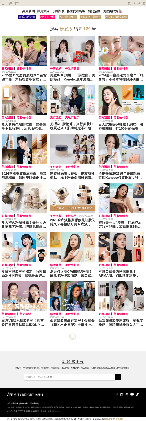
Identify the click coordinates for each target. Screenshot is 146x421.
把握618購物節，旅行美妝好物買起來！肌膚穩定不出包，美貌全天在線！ (72, 126)
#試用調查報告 (67, 16)
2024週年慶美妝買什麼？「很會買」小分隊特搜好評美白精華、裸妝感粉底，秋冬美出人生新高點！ (121, 77)
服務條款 (119, 419)
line (126, 394)
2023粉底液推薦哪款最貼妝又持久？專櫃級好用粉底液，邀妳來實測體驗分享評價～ (72, 222)
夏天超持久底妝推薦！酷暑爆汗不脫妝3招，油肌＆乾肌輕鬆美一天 (24, 126)
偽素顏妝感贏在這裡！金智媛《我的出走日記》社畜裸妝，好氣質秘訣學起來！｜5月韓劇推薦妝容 (72, 323)
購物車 (143, 2)
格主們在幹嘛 (76, 11)
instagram (121, 394)
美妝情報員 (24, 68)
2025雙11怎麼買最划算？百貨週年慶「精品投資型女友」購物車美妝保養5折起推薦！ (24, 77)
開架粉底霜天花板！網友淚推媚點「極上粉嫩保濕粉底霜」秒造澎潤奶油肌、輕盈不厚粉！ (72, 176)
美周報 (14, 3)
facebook (116, 394)
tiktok (137, 394)
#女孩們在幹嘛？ (91, 16)
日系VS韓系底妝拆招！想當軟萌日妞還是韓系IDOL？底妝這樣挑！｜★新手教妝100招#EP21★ (23, 323)
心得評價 (58, 11)
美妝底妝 (55, 215)
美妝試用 (71, 215)
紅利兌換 (24, 403)
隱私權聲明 (13, 403)
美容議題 (7, 68)
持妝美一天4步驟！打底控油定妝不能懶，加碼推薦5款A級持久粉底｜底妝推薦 (120, 225)
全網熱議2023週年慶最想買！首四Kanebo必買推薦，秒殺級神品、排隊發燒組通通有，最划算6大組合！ (121, 176)
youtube (132, 394)
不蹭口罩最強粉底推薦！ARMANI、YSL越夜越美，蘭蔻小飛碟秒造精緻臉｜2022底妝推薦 (121, 274)
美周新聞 (28, 11)
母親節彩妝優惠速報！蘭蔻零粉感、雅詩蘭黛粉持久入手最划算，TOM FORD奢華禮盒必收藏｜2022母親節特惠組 (121, 323)
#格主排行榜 (47, 16)
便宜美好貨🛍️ (112, 11)
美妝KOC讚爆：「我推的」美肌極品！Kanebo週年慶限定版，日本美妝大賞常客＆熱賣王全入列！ (72, 77)
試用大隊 (43, 11)
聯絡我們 (34, 403)
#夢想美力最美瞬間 (116, 16)
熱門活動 (94, 11)
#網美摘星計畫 (27, 16)
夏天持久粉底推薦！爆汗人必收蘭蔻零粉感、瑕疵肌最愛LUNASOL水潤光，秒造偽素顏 (24, 225)
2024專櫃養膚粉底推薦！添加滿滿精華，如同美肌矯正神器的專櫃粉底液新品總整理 (24, 176)
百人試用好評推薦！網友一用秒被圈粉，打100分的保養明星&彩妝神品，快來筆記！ (121, 126)
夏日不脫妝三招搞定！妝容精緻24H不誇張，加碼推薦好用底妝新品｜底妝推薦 (24, 274)
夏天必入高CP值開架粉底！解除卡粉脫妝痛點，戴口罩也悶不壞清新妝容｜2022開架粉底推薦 (72, 274)
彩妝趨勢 (7, 215)
